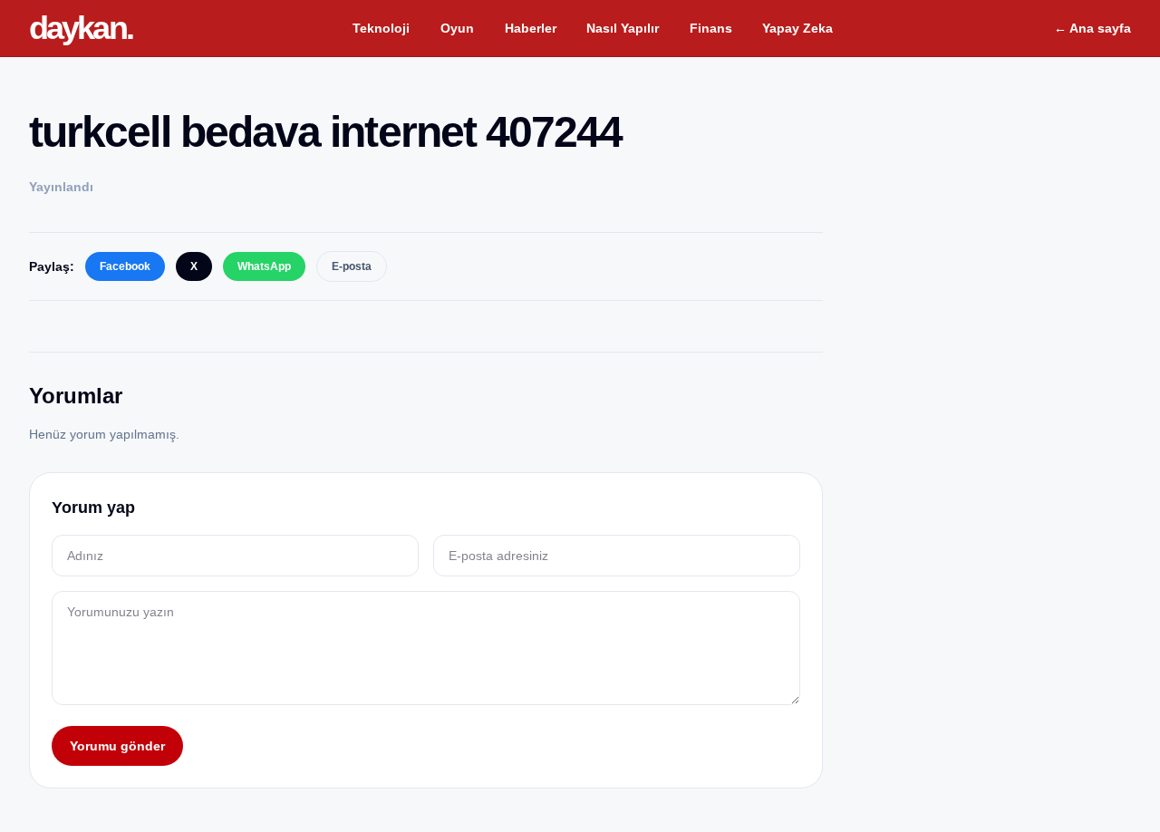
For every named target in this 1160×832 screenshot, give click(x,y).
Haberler (530, 28)
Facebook (125, 266)
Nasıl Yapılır (622, 28)
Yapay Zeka (797, 28)
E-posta (352, 266)
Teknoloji (381, 28)
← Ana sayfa (1092, 28)
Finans (711, 28)
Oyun (457, 28)
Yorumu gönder (117, 746)
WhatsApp (264, 266)
